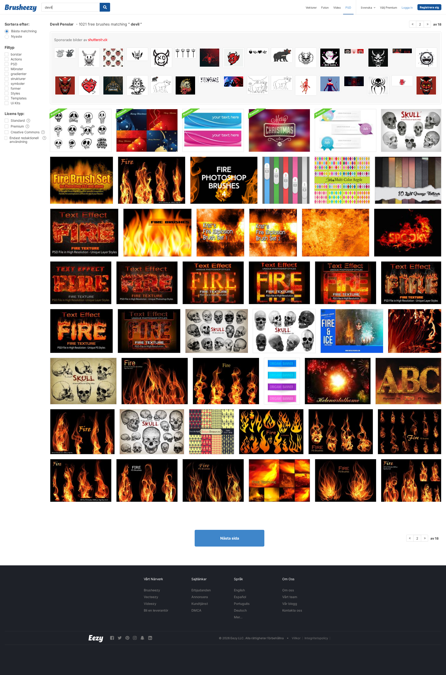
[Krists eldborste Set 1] (220, 233)
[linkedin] (150, 638)
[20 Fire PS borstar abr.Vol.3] (411, 480)
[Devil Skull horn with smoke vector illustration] (306, 57)
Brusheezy (152, 590)
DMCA (196, 610)
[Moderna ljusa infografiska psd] (286, 180)
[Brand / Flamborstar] (157, 233)
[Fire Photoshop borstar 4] (224, 180)
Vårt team (289, 597)
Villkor (296, 638)
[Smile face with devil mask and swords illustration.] (89, 57)
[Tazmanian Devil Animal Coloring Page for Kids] (258, 84)
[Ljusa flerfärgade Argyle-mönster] (342, 180)
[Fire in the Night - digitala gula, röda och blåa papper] (211, 431)
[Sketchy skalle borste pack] (81, 130)
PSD (348, 7)
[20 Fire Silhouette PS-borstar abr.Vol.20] (271, 431)
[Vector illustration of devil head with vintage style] (65, 85)
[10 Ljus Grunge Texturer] (408, 180)
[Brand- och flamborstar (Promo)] (414, 331)
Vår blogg (289, 604)
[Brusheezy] (21, 8)
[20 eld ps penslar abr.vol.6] (226, 381)
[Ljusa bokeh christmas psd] (279, 130)
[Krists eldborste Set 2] (273, 233)
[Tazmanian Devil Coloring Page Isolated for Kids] (282, 83)
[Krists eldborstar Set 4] (335, 233)
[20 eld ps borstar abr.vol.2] (154, 381)
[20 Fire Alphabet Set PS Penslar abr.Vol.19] (408, 381)
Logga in (407, 7)
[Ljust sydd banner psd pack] (282, 381)
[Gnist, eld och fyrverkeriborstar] (338, 381)
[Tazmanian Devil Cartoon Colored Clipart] (282, 55)
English (239, 590)
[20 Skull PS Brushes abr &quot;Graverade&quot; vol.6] (83, 381)
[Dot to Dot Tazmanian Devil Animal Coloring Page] (161, 84)
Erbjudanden (201, 590)
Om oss (288, 590)
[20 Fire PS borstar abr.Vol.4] (81, 480)
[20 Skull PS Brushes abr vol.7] (411, 130)
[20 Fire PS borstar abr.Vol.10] (345, 480)
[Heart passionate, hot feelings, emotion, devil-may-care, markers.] (89, 85)
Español (240, 597)
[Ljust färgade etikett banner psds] (345, 130)
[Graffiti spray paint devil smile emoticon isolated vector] (161, 57)
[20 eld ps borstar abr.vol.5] (151, 180)
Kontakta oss (292, 610)
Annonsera (199, 597)
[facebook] (112, 638)
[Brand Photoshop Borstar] (81, 180)
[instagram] (135, 638)
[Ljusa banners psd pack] (213, 130)
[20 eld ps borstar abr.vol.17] (340, 431)
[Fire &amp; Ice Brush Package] (351, 331)
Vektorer (311, 7)
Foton (325, 7)
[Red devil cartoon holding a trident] (306, 85)
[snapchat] (142, 638)
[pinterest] (127, 638)
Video (337, 7)
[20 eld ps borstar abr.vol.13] (409, 431)
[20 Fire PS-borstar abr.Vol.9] (213, 480)
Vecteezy (151, 597)
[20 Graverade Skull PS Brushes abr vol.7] (151, 431)
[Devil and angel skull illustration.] (185, 85)
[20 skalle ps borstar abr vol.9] (216, 331)
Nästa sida (229, 538)
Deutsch (240, 610)
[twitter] (120, 638)
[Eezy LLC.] (96, 638)
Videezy (150, 604)
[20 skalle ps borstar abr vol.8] (284, 331)
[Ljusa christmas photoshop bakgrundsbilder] (147, 130)
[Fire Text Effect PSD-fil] (84, 233)
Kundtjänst (199, 604)
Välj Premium (388, 7)
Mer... (238, 617)
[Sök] (105, 7)
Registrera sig (429, 7)
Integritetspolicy (316, 638)
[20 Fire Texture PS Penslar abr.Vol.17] (279, 480)
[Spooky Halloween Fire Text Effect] (407, 233)
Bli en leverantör (156, 610)
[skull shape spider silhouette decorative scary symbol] (378, 85)
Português (242, 604)
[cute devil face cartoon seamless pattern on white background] (113, 57)
